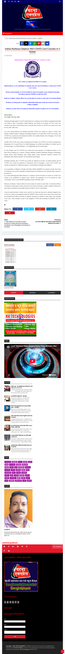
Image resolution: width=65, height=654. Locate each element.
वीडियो (23, 478)
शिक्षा (6, 480)
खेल (16, 467)
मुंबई (11, 475)
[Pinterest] (39, 43)
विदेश (19, 478)
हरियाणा (29, 480)
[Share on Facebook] (18, 209)
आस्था (30, 462)
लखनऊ (6, 478)
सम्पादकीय (11, 480)
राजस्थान (22, 475)
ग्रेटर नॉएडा (21, 467)
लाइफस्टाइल (13, 478)
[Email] (43, 43)
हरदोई (24, 480)
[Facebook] (22, 43)
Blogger (58, 245)
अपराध (20, 462)
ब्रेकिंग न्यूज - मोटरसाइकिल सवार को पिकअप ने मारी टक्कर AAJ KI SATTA (21, 387)
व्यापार (28, 478)
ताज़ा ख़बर (7, 470)
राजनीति (16, 475)
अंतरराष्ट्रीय (7, 462)
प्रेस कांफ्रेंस (8, 472)
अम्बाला (25, 462)
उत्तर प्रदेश (12, 464)
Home (6, 38)
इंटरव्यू (6, 464)
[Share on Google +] (40, 209)
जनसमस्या (28, 467)
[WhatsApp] (34, 43)
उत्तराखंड (18, 464)
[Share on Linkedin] (51, 209)
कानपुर (6, 467)
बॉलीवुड (18, 472)
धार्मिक (13, 470)
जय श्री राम (7, 529)
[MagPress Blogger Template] (32, 12)
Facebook (50, 245)
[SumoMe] (47, 43)
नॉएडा (23, 470)
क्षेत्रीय (11, 467)
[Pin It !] (10, 213)
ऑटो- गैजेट (25, 464)
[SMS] (30, 43)
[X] (26, 43)
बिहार (14, 472)
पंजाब (28, 470)
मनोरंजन (7, 475)
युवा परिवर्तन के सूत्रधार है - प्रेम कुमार (19, 396)
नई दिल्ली (18, 470)
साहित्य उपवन (18, 480)
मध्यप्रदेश (24, 472)
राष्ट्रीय (27, 475)
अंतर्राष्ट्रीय (14, 462)
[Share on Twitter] (29, 209)
